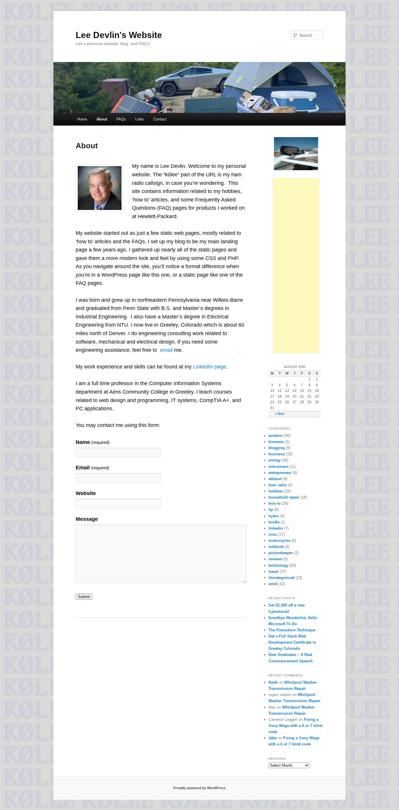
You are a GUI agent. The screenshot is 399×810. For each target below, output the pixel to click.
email (166, 350)
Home (82, 119)
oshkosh (276, 546)
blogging (276, 448)
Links (139, 119)
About (101, 119)
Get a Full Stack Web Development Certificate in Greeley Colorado (292, 642)
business (276, 454)
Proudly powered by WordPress (199, 788)
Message (87, 519)
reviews (275, 559)
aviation (275, 435)
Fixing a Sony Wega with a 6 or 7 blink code (295, 725)
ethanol (275, 479)
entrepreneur (280, 473)
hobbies (275, 491)
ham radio (277, 485)
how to (274, 503)
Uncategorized (281, 577)
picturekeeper (280, 553)
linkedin (275, 528)
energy (274, 460)
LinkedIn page (209, 367)
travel (273, 571)
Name (93, 442)
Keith (273, 682)
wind (272, 584)
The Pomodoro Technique (291, 630)
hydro (273, 516)
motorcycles (279, 540)
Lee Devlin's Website (119, 35)
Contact (159, 119)
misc (272, 534)
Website (86, 493)
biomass (276, 442)
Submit (84, 596)
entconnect (278, 466)
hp (270, 509)
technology (278, 565)
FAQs (121, 119)
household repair (283, 497)
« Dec (279, 414)
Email (92, 468)
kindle (274, 522)
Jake (272, 738)
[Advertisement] (296, 265)
